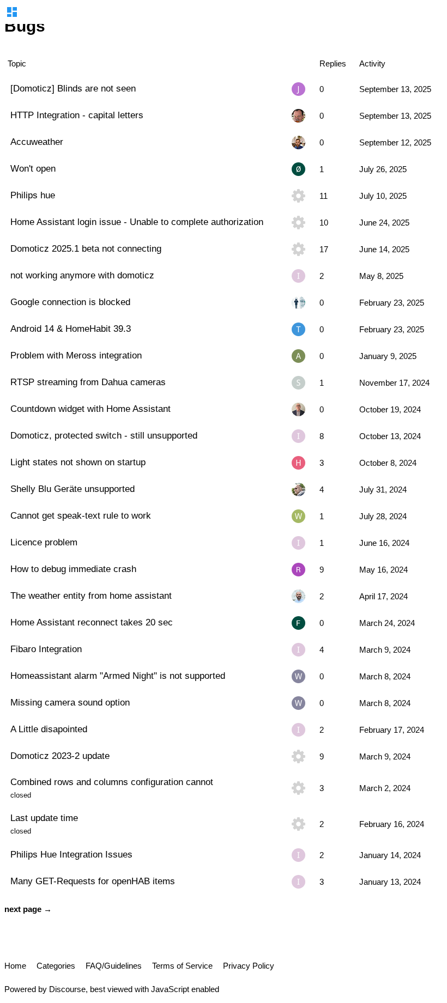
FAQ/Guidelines (114, 965)
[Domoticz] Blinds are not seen (73, 88)
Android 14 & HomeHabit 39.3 (70, 328)
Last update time (44, 817)
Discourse (67, 989)
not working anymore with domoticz (82, 275)
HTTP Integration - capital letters (76, 115)
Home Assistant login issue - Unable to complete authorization (136, 221)
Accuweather (36, 141)
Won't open (33, 168)
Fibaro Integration (46, 648)
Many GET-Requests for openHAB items (92, 881)
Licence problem (43, 542)
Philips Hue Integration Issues (71, 854)
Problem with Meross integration (76, 355)
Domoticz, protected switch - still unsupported (103, 435)
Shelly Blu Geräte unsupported (72, 488)
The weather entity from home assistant (91, 595)
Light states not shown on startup (78, 462)
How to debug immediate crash (73, 568)
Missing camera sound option (70, 702)
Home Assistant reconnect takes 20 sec (91, 622)
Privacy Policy (248, 965)
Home (15, 965)
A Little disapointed (48, 729)
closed (20, 795)
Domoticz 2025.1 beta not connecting (85, 248)
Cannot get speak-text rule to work (80, 515)
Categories (56, 965)
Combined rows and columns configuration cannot (111, 781)
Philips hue (32, 195)
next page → (28, 909)
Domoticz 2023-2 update (60, 755)
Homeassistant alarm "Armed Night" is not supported (117, 675)
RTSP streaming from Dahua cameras (88, 381)
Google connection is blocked (70, 301)
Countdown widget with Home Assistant (90, 408)
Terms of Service (182, 965)
